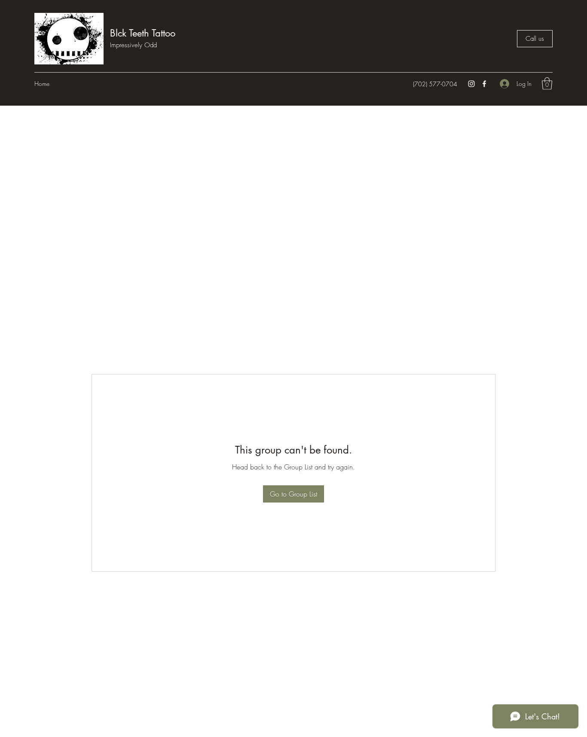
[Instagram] (471, 83)
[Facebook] (484, 83)
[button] (547, 83)
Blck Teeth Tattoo (142, 33)
